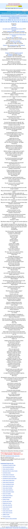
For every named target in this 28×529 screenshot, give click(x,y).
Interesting (13, 27)
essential (12, 45)
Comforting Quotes (7, 472)
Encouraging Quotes (5, 16)
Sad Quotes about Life (7, 505)
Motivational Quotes (7, 497)
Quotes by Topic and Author (11, 518)
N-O (6, 21)
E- (19, 19)
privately (22, 31)
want (13, 40)
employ (18, 31)
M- (4, 21)
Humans (7, 52)
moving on (20, 8)
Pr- (11, 21)
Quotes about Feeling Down (8, 480)
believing (10, 54)
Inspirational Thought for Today (9, 465)
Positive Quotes (6, 499)
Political (21, 34)
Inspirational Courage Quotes (9, 476)
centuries (14, 30)
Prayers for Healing (7, 493)
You (3, 28)
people (9, 28)
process (16, 45)
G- (22, 19)
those (12, 31)
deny (8, 37)
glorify (12, 28)
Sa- (16, 21)
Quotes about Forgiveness (8, 482)
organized (16, 28)
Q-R (14, 21)
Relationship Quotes (7, 503)
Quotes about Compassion (8, 474)
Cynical (11, 34)
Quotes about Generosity (8, 486)
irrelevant (18, 40)
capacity (21, 52)
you (11, 40)
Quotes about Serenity (7, 506)
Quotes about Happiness (8, 489)
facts (12, 37)
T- (20, 21)
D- (17, 19)
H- (24, 19)
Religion (14, 35)
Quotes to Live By (15, 16)
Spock (14, 25)
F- (20, 19)
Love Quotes (23, 16)
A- (5, 19)
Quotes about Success (7, 512)
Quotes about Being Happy (8, 491)
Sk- (18, 21)
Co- (15, 19)
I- (26, 19)
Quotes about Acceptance (8, 469)
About (17, 17)
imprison (9, 31)
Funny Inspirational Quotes (8, 484)
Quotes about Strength (7, 510)
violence (21, 28)
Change (5, 45)
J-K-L (1, 21)
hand (20, 42)
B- (6, 19)
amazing (17, 52)
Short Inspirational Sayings (8, 467)
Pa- (9, 21)
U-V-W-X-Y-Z (25, 21)
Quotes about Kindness (8, 495)
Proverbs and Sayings (7, 501)
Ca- (12, 19)
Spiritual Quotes (6, 508)
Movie (24, 34)
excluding (10, 55)
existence (22, 45)
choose (19, 54)
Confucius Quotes (6, 516)
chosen (15, 42)
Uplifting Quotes (6, 514)
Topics (2, 19)
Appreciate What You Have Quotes (10, 470)
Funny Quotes (12, 17)
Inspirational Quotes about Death (9, 478)
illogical (20, 37)
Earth (6, 28)
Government (16, 34)
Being (9, 19)
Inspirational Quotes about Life (12, 455)
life (16, 8)
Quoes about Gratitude (7, 488)
